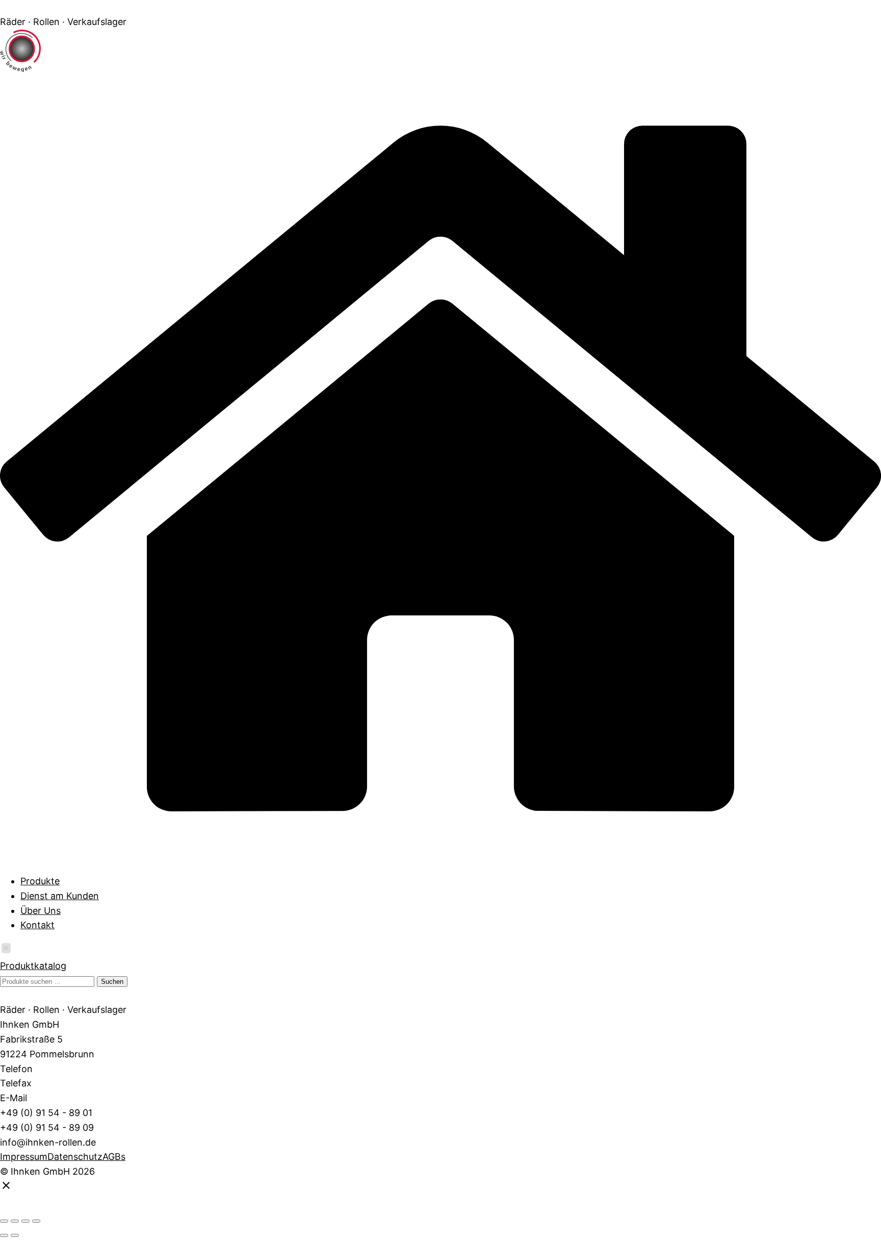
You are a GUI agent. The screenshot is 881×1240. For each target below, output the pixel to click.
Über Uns (40, 910)
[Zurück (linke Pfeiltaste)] (4, 1235)
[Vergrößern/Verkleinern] (4, 1221)
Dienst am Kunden (59, 895)
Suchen (112, 981)
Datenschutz (74, 1156)
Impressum (23, 1156)
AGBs (113, 1156)
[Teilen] (25, 1221)
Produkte (40, 881)
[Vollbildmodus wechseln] (15, 1221)
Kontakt (37, 925)
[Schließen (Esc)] (36, 1221)
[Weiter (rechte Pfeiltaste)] (15, 1235)
